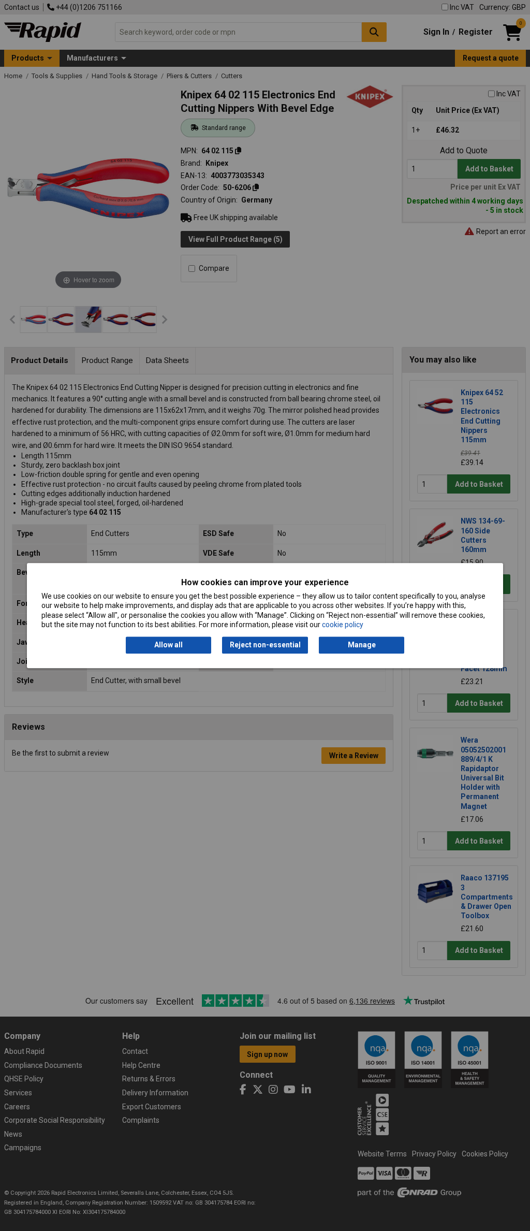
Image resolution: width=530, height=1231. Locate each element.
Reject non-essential (265, 645)
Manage (362, 645)
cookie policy (342, 624)
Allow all (168, 645)
